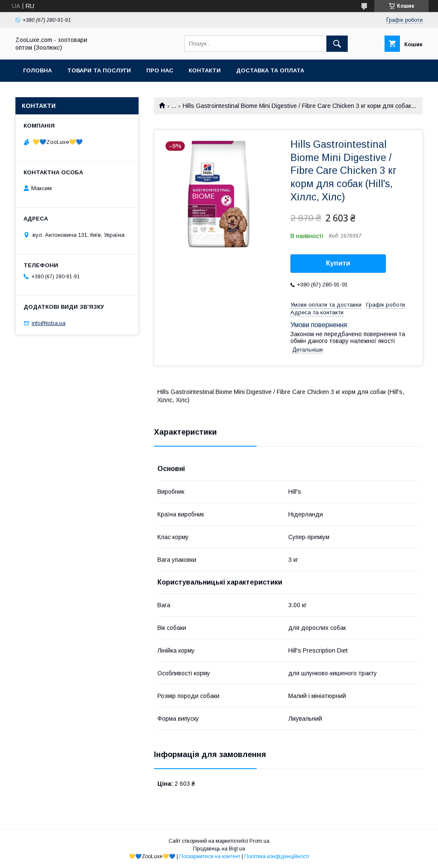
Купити (338, 263)
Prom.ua (259, 841)
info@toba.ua (48, 323)
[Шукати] (337, 44)
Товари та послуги (99, 70)
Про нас (159, 70)
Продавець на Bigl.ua (219, 849)
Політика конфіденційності (276, 856)
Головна (37, 70)
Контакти (205, 70)
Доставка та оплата (270, 70)
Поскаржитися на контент (209, 856)
